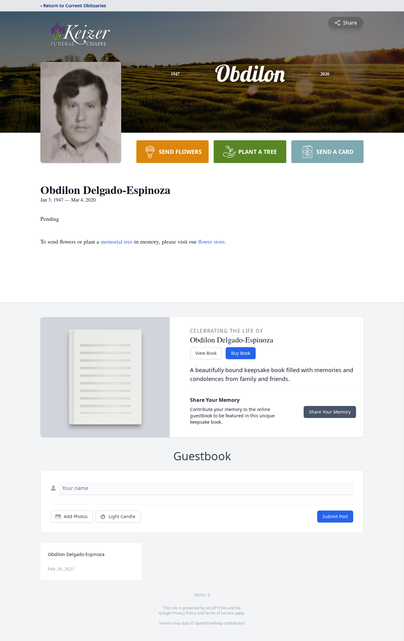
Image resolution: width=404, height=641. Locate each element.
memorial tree (117, 241)
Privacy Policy (184, 613)
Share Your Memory (330, 412)
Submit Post (335, 516)
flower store (211, 241)
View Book (206, 353)
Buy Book (240, 353)
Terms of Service (219, 613)
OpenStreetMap (209, 623)
